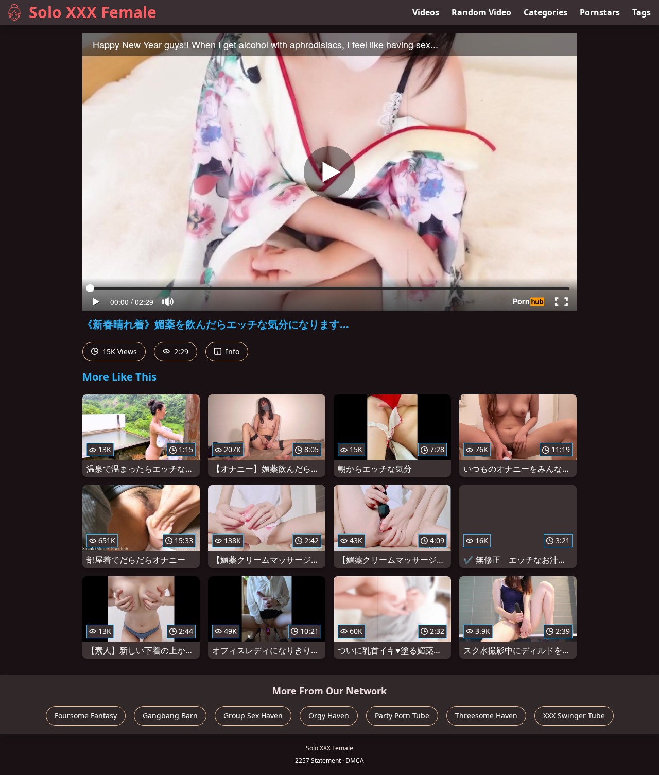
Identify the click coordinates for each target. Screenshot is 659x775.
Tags (641, 12)
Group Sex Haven (253, 715)
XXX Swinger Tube (574, 715)
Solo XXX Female (93, 12)
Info (231, 351)
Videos (425, 12)
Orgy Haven (328, 715)
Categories (545, 12)
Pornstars (600, 12)
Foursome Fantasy (86, 715)
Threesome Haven (486, 715)
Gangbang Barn (170, 715)
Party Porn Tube (402, 715)
